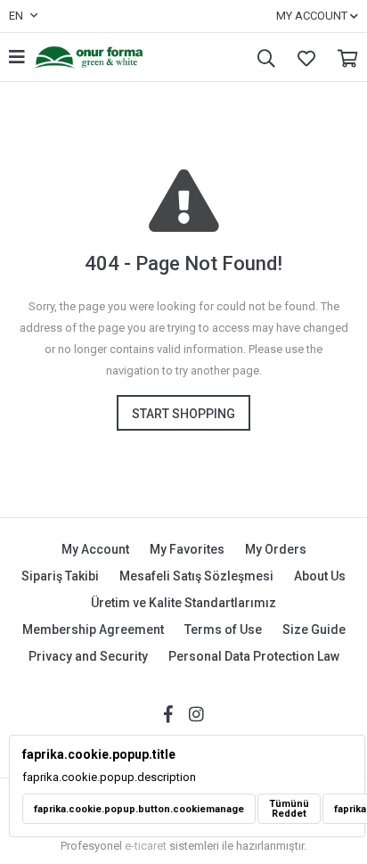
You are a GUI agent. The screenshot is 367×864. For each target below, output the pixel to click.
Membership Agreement (93, 629)
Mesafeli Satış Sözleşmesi (196, 576)
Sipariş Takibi (60, 576)
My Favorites (302, 57)
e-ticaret (146, 845)
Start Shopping (183, 414)
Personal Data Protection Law (253, 656)
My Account (95, 549)
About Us (320, 576)
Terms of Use (223, 629)
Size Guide (314, 629)
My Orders (275, 549)
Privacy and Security (88, 656)
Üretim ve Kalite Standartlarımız (183, 603)
